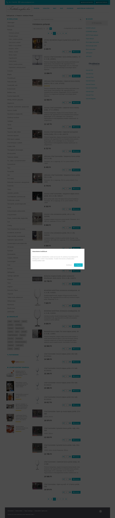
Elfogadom (79, 265)
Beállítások (69, 265)
